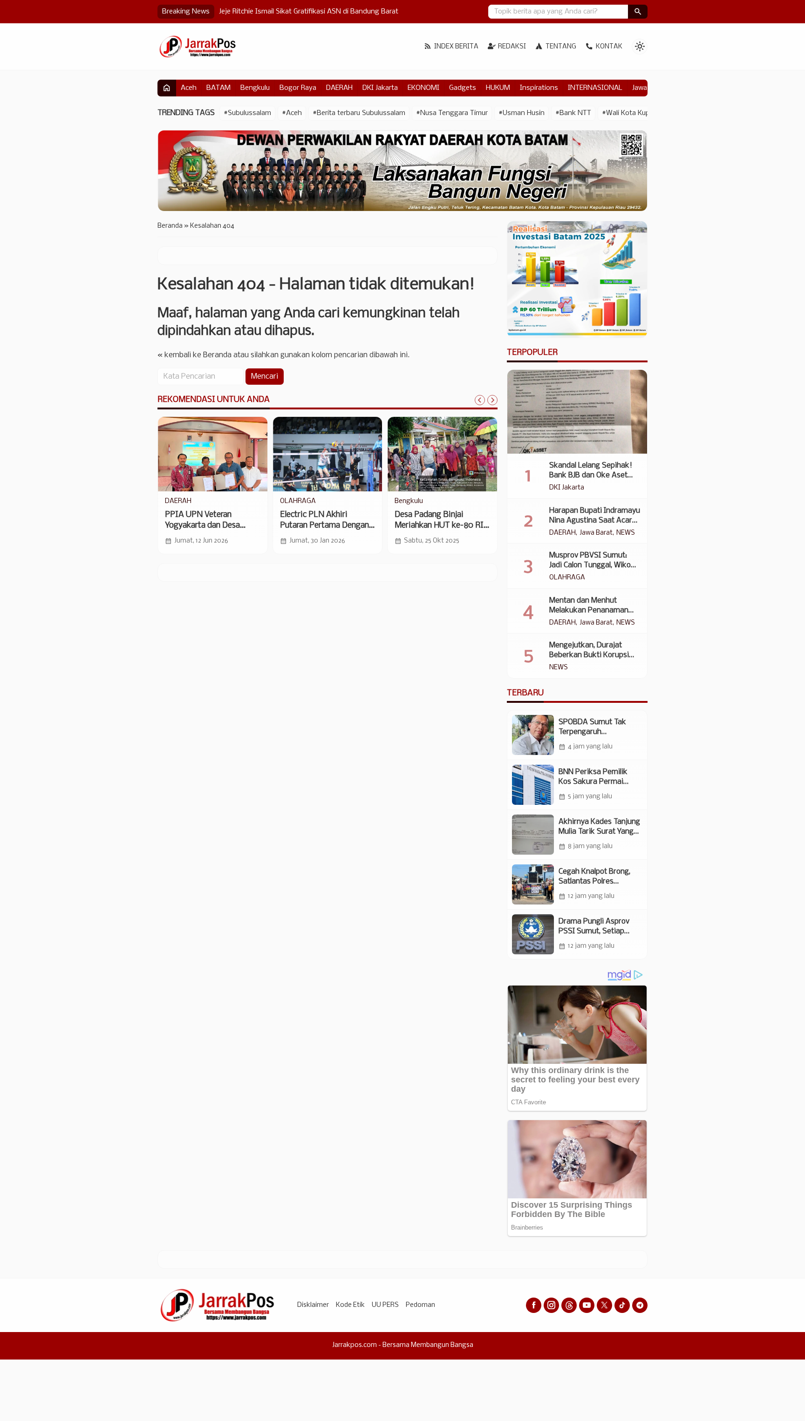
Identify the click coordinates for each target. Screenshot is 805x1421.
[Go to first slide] (492, 400)
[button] (638, 12)
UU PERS (385, 1305)
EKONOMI (423, 88)
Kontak (609, 46)
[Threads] (569, 1305)
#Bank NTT (573, 113)
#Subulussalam (247, 113)
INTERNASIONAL (595, 88)
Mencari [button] (264, 377)
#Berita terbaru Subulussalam (359, 113)
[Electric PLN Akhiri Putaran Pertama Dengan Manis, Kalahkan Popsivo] (327, 454)
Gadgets (462, 88)
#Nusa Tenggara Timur (452, 113)
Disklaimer (313, 1305)
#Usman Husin (521, 113)
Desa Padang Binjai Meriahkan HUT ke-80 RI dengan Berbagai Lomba (439, 525)
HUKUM (498, 88)
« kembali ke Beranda (194, 355)
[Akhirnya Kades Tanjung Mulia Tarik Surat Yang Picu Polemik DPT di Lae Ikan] (533, 835)
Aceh (189, 88)
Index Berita (456, 46)
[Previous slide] (480, 400)
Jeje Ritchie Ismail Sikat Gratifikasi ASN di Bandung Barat (309, 11)
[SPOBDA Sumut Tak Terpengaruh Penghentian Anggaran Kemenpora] (533, 735)
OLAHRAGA (298, 501)
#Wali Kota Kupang (632, 113)
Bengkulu (255, 88)
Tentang (561, 46)
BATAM (218, 88)
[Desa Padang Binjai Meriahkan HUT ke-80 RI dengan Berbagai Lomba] (442, 454)
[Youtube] (586, 1305)
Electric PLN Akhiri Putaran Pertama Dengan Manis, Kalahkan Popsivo (324, 525)
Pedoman (420, 1305)
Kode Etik (350, 1305)
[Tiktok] (622, 1305)
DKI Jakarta (380, 88)
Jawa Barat (596, 533)
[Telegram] (640, 1305)
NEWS (625, 533)
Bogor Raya (298, 88)
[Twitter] (604, 1305)
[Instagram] (551, 1305)
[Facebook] (533, 1305)
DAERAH (339, 88)
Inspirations (539, 88)
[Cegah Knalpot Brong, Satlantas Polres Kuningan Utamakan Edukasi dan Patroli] (533, 884)
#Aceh (292, 113)
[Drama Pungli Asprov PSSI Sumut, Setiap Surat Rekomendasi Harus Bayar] (533, 934)
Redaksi (512, 46)
